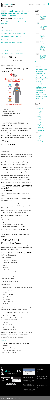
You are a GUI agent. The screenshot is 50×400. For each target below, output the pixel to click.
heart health (4, 23)
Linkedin (9, 384)
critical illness (25, 22)
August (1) (40, 119)
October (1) (40, 127)
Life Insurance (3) (40, 92)
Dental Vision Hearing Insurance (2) (41, 79)
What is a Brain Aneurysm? (7, 48)
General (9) (39, 83)
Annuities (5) (39, 71)
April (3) (39, 136)
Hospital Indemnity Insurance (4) (41, 88)
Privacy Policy (39, 390)
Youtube (13, 384)
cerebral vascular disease (15, 22)
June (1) (39, 116)
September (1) (41, 125)
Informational (15, 18)
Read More (37, 61)
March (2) (40, 122)
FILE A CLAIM (31, 4)
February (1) (40, 109)
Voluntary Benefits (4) (41, 96)
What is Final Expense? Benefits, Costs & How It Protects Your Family (43, 16)
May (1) (39, 114)
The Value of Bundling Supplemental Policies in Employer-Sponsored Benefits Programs (43, 45)
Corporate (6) (39, 75)
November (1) (41, 128)
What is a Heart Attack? (6, 30)
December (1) (41, 130)
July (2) (39, 124)
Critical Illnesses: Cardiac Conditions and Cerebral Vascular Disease (15, 13)
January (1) (40, 108)
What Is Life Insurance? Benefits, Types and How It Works (43, 35)
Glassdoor (15, 384)
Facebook (7, 384)
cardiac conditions (5, 22)
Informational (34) (40, 90)
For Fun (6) (39, 81)
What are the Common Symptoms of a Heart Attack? (13, 33)
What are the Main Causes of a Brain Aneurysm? (12, 53)
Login (44, 4)
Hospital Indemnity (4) (41, 85)
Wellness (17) (39, 98)
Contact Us (39, 374)
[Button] (48, 4)
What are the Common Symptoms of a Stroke (11, 42)
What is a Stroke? (5, 39)
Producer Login (40, 387)
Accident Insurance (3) (41, 69)
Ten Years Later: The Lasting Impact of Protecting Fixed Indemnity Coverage (43, 25)
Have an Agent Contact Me (42, 378)
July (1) (39, 117)
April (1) (39, 112)
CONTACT (38, 4)
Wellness (21, 18)
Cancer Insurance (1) (41, 73)
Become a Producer (40, 369)
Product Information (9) (42, 94)
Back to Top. (4, 340)
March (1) (40, 111)
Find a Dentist (39, 383)
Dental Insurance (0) (41, 77)
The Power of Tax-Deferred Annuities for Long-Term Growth (43, 56)
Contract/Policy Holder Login (42, 376)
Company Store (40, 371)
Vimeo (11, 384)
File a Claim (39, 380)
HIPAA (12, 398)
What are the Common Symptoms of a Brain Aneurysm (13, 51)
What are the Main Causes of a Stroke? (10, 45)
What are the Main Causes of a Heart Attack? (11, 36)
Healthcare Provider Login (42, 385)
